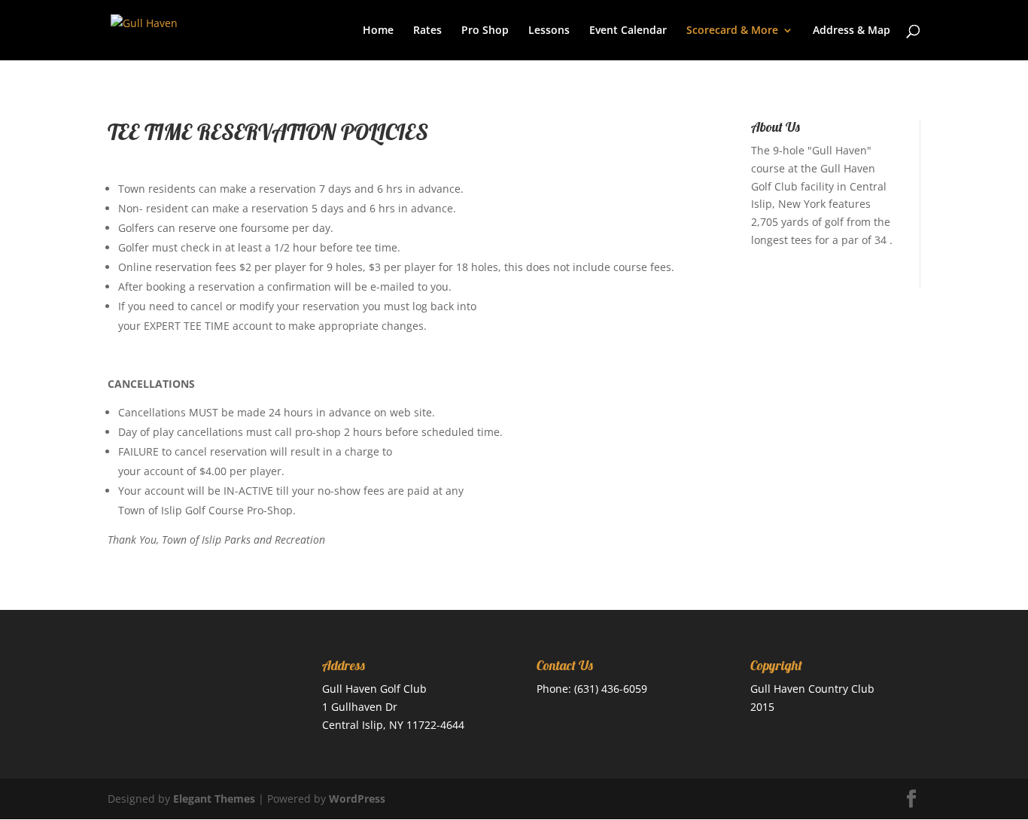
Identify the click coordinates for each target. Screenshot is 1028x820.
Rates (427, 31)
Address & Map (851, 31)
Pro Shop (485, 31)
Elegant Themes (214, 798)
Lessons (549, 31)
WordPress (357, 798)
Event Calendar (628, 31)
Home (378, 31)
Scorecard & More (732, 31)
